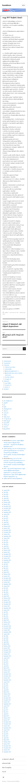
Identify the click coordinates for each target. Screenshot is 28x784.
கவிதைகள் (6, 381)
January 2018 (7, 696)
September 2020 (7, 632)
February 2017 (7, 718)
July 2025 (6, 516)
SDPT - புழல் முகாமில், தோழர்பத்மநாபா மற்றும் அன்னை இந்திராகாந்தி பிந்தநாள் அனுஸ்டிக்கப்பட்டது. (14, 470)
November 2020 (7, 628)
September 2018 (7, 680)
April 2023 (6, 570)
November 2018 (7, 676)
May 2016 (6, 736)
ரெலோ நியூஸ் (7, 420)
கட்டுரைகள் (6, 365)
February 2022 (7, 598)
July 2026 (6, 492)
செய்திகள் (6, 389)
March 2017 (6, 716)
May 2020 (6, 640)
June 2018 (6, 686)
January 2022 (7, 600)
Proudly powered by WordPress (13, 781)
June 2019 (6, 662)
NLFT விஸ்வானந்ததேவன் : (16, 478)
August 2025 (6, 514)
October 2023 (7, 558)
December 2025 (7, 506)
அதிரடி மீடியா (7, 416)
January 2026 (7, 504)
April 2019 (6, 666)
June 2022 (6, 590)
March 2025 (6, 524)
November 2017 (7, 700)
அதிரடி (5, 414)
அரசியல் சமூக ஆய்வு (10, 367)
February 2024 (7, 550)
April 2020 (6, 642)
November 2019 (7, 652)
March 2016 (6, 740)
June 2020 (6, 638)
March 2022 (6, 596)
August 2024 (6, 538)
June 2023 (6, 566)
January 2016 (7, 744)
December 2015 (7, 746)
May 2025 (6, 520)
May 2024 (6, 544)
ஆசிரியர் (6, 312)
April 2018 (6, 690)
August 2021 (6, 610)
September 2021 (7, 608)
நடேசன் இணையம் (8, 400)
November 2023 (7, 556)
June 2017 (6, 710)
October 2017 (7, 702)
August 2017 (6, 706)
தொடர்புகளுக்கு (6, 767)
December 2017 (7, 698)
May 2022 (6, 592)
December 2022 (7, 578)
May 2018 (6, 688)
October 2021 (7, 606)
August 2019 (6, 658)
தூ (4, 404)
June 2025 (6, 518)
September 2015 (7, 752)
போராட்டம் (7, 387)
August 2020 (6, 634)
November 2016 (7, 724)
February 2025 (7, 526)
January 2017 (7, 720)
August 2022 (6, 586)
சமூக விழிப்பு (8, 383)
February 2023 (7, 574)
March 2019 (6, 668)
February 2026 (7, 502)
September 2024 (7, 536)
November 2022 (7, 580)
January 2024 (7, 552)
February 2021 (7, 622)
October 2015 (7, 750)
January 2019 (7, 672)
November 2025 (7, 508)
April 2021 (6, 618)
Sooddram (6, 5)
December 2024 (7, 530)
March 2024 (6, 548)
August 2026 (6, 490)
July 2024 (6, 540)
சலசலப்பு (6, 426)
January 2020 (7, 648)
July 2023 (6, 564)
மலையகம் (6, 412)
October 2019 (7, 654)
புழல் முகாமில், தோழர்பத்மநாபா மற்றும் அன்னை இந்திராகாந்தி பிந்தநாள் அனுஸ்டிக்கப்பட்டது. (15, 474)
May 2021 (6, 616)
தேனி (5, 406)
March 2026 (6, 500)
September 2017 (7, 704)
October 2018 (7, 678)
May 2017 (6, 712)
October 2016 (7, 726)
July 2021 (6, 612)
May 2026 (6, 496)
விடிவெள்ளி (6, 422)
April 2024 (6, 546)
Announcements (7, 361)
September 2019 (7, 656)
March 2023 (6, 572)
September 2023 (7, 560)
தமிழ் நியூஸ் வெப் (8, 408)
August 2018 (6, 682)
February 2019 (7, 670)
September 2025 (7, 512)
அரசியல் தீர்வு (8, 369)
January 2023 (7, 576)
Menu (23, 5)
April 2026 (6, 498)
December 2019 (7, 650)
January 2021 (7, 624)
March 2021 (6, 620)
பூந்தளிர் (6, 402)
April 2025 (6, 522)
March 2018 (6, 692)
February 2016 (7, 742)
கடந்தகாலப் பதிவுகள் (8, 759)
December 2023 (7, 554)
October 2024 (7, 534)
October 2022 (7, 582)
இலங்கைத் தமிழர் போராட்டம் (11, 371)
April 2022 (6, 594)
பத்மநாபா (6, 410)
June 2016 (6, 734)
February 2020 (7, 646)
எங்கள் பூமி (6, 424)
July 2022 (6, 588)
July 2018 (6, 684)
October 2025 (7, 510)
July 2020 (6, 636)
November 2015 (7, 748)
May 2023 (6, 568)
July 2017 (6, 708)
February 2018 (7, 694)
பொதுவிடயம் (8, 379)
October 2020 (7, 630)
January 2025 (7, 528)
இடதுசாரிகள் (7, 428)
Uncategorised (7, 363)
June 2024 (6, 542)
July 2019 (6, 660)
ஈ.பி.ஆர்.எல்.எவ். (7, 418)
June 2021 (6, 614)
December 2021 (7, 602)
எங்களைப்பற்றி (6, 763)
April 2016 (6, 738)
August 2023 (6, 562)
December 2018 (7, 674)
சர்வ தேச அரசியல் (9, 377)
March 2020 (6, 644)
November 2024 (7, 532)
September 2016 (7, 728)
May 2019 (6, 664)
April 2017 (6, 714)
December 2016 (7, 722)
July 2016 (6, 732)
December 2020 (7, 626)
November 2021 (7, 604)
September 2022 (7, 584)
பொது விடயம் (8, 385)
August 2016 (6, 730)
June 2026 (6, 494)
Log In (4, 771)
